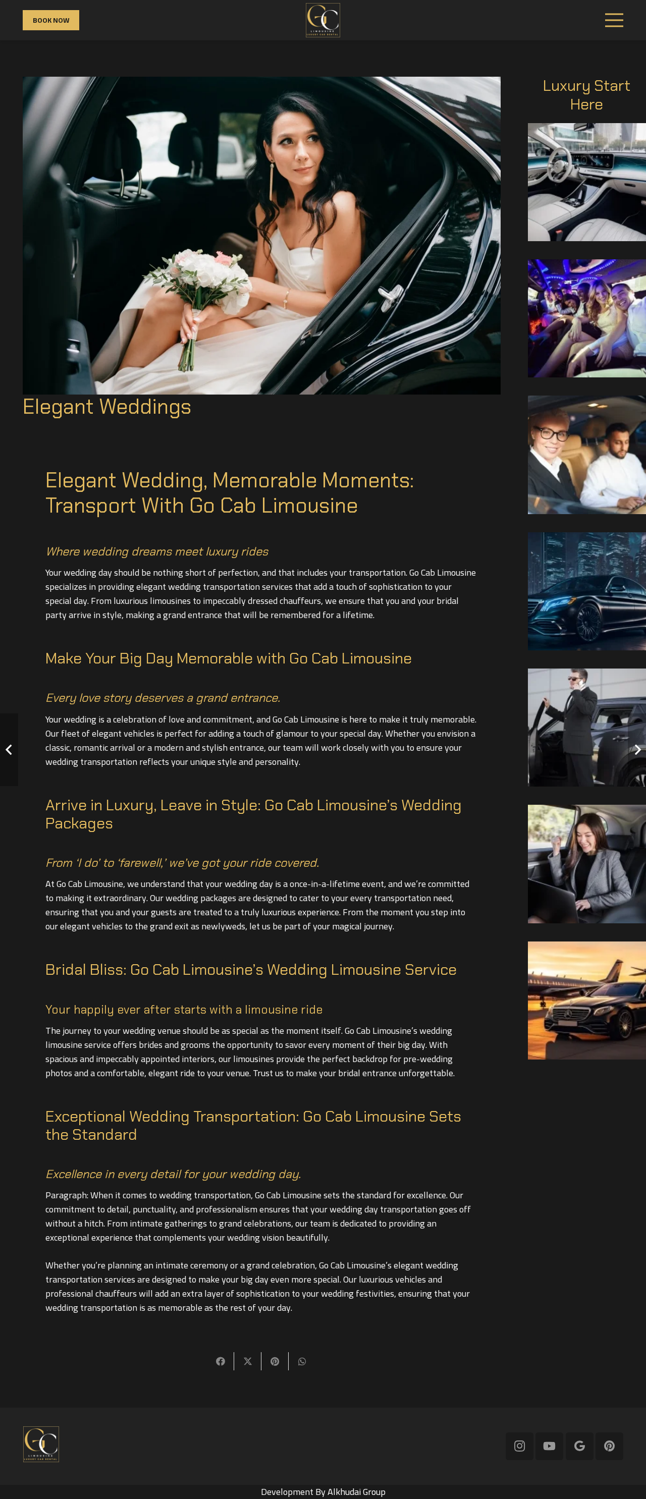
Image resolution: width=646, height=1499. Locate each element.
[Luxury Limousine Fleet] (587, 182)
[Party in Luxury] (587, 318)
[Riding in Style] (587, 728)
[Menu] (614, 20)
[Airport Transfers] (587, 1000)
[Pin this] (275, 1361)
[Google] (580, 1446)
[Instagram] (519, 1446)
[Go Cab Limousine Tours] (587, 591)
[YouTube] (549, 1446)
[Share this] (220, 1361)
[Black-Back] (323, 20)
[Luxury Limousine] (587, 455)
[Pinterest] (609, 1446)
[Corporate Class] (587, 864)
